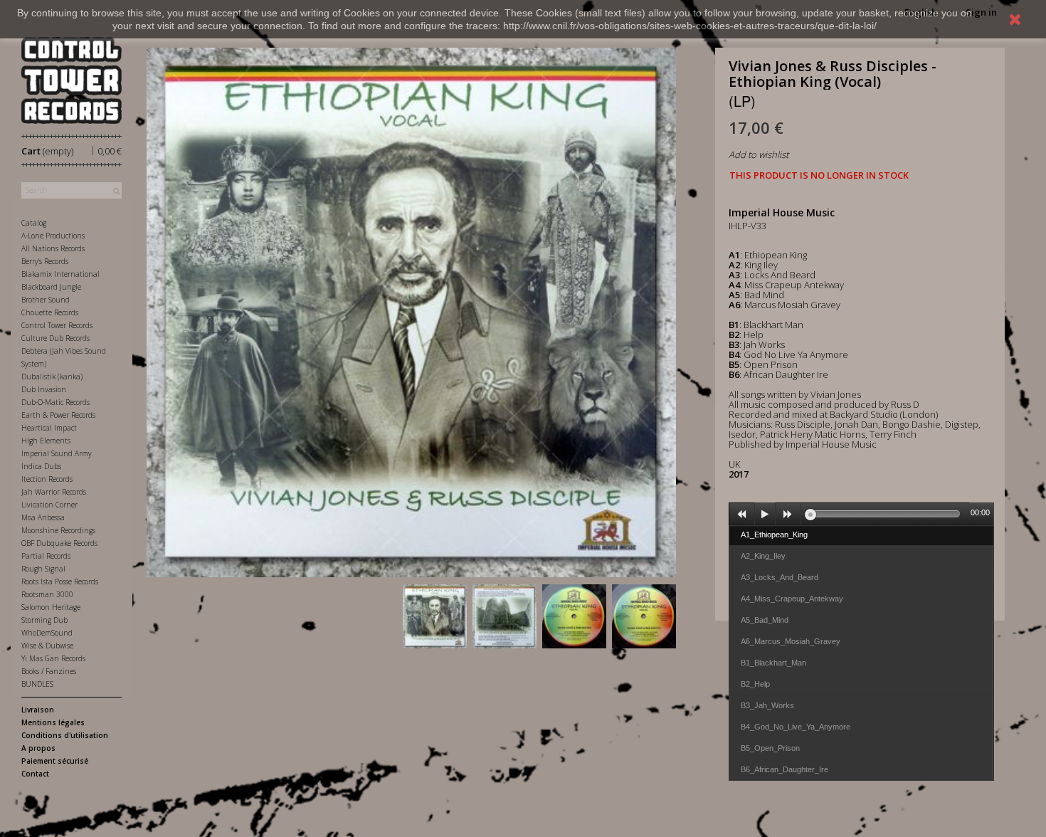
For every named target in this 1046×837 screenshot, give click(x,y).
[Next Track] (788, 514)
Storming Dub (44, 620)
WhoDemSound (47, 633)
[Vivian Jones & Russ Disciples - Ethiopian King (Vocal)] (435, 616)
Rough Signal (43, 569)
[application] (861, 513)
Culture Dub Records (55, 338)
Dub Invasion (43, 389)
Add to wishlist (758, 154)
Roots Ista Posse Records (59, 581)
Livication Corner (49, 505)
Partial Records (45, 556)
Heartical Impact (49, 428)
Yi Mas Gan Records (53, 658)
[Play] (765, 514)
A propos (38, 748)
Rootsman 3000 (47, 594)
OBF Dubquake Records (59, 543)
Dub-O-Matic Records (55, 402)
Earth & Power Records (58, 415)
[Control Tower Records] (71, 80)
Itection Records (47, 479)
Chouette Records (49, 312)
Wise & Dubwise (47, 646)
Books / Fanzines (48, 671)
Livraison (37, 710)
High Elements (45, 441)
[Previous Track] (742, 514)
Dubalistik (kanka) (52, 376)
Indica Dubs (41, 466)
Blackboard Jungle (51, 287)
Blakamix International (60, 274)
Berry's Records (44, 261)
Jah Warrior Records (53, 492)
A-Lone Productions (53, 236)
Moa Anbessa (43, 517)
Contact (35, 774)
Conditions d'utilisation (64, 735)
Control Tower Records (57, 325)
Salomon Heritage (50, 607)
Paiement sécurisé (54, 761)
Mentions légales (53, 722)
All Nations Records (53, 248)
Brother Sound (45, 300)
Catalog (33, 223)
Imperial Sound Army (56, 453)
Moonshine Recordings (58, 530)
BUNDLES (37, 684)
